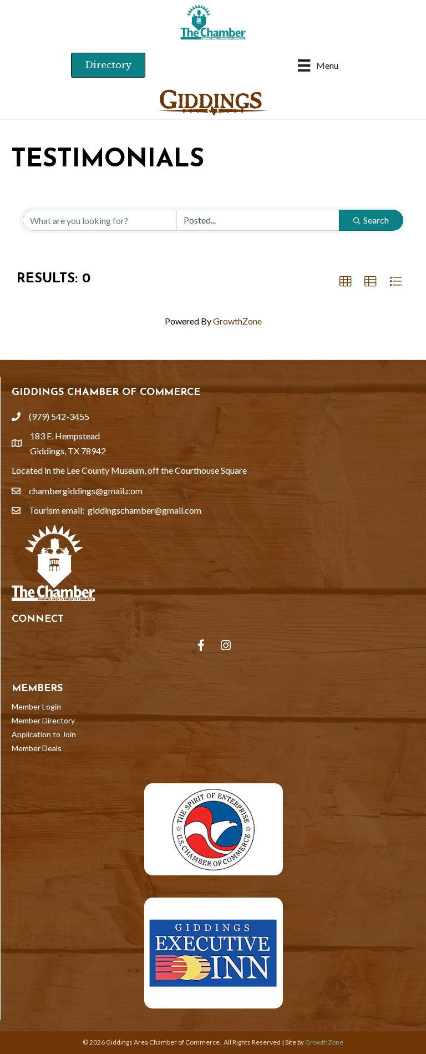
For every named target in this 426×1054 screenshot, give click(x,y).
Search (376, 220)
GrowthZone (237, 321)
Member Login (36, 706)
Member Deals (37, 748)
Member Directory (43, 720)
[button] (345, 282)
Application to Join (44, 734)
